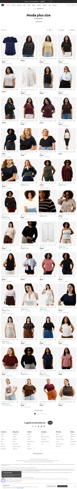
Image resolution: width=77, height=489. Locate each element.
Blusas (2, 434)
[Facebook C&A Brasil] (44, 426)
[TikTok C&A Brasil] (35, 426)
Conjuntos (29, 436)
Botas (42, 434)
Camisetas (15, 434)
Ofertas (7, 5)
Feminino (13, 5)
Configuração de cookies (51, 486)
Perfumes (72, 434)
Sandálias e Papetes (45, 441)
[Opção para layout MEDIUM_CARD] (50, 30)
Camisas (14, 436)
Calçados (39, 5)
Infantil (24, 5)
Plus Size (58, 432)
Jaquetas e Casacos (17, 446)
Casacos (2, 443)
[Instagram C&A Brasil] (32, 426)
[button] (68, 5)
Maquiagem (72, 436)
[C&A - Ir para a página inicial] (2, 5)
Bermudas (15, 439)
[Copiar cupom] (50, 1)
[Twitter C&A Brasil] (41, 426)
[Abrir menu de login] (70, 5)
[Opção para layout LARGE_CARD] (52, 30)
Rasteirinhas (43, 439)
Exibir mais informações (37, 453)
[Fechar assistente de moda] (19, 472)
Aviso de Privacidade (20, 487)
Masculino (19, 5)
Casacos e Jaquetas (60, 439)
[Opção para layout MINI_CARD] (47, 30)
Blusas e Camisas (59, 436)
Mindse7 (33, 5)
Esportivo (44, 5)
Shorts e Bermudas (31, 441)
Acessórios (72, 443)
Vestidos (2, 439)
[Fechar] (75, 486)
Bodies (28, 434)
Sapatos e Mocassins (45, 436)
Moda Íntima (3, 448)
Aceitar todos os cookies (62, 486)
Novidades (55, 5)
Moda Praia (3, 446)
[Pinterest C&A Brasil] (38, 426)
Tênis (42, 443)
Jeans (49, 5)
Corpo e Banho (73, 441)
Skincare (72, 439)
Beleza (29, 5)
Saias (2, 441)
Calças (2, 436)
